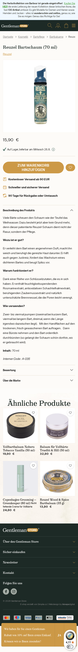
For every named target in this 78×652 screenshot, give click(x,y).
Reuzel (7, 54)
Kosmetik (23, 36)
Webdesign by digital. (62, 604)
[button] (70, 167)
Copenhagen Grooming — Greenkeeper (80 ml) (19, 501)
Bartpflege (38, 36)
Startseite (8, 36)
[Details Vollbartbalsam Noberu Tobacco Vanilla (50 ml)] (20, 425)
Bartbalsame (56, 36)
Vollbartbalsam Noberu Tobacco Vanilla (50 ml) (19, 448)
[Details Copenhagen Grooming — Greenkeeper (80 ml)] (20, 478)
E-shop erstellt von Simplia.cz (33, 604)
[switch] (70, 647)
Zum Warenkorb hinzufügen (33, 167)
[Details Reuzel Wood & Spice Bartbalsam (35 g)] (57, 478)
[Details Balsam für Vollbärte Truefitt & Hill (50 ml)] (57, 425)
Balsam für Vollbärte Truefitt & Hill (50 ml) (54, 448)
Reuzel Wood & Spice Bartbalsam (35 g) (54, 501)
